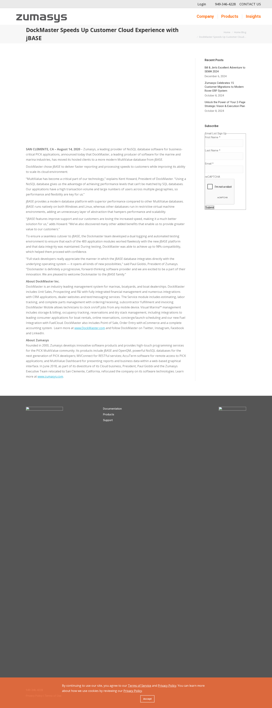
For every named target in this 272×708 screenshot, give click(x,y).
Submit (209, 207)
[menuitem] (205, 16)
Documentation (112, 408)
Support (108, 420)
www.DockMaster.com (89, 328)
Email (209, 163)
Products (108, 414)
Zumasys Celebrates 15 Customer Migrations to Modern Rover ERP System (224, 86)
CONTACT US (250, 4)
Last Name (212, 150)
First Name (212, 137)
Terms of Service (139, 686)
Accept (147, 698)
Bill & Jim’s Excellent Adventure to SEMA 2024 (225, 69)
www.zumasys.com (50, 376)
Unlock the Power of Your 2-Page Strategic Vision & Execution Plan (225, 104)
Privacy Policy (167, 686)
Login (201, 4)
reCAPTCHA (212, 176)
